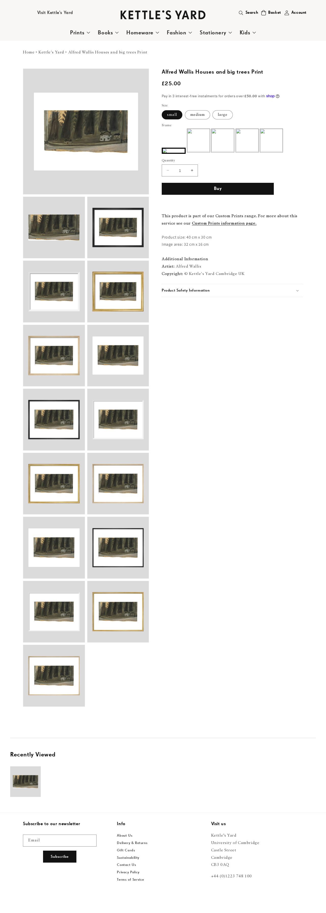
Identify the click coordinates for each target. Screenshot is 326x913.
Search (252, 13)
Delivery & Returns (132, 843)
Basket (274, 13)
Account (299, 13)
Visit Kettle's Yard (55, 12)
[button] (263, 12)
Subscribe (60, 857)
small (172, 115)
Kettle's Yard (51, 52)
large (222, 115)
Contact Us (126, 865)
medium (197, 115)
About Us (124, 835)
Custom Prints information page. (224, 223)
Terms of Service (130, 879)
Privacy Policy (128, 872)
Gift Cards (126, 850)
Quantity (168, 160)
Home (28, 52)
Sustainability (128, 858)
